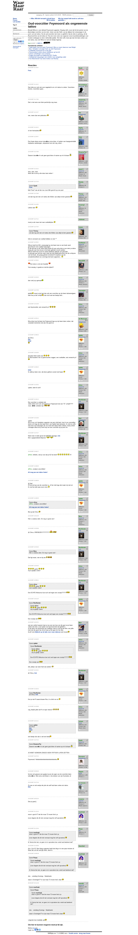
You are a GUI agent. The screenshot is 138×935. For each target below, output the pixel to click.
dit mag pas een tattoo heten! (37, 472)
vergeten (21, 43)
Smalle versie (73, 933)
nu (34, 928)
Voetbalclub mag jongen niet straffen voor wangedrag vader (47, 57)
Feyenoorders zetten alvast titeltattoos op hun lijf (44, 52)
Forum (15, 20)
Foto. (29, 70)
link (59, 436)
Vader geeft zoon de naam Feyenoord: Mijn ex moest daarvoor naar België (52, 47)
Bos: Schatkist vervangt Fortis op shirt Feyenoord (44, 49)
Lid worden (16, 22)
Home (15, 18)
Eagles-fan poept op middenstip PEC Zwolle (43, 55)
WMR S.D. (40, 43)
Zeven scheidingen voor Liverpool (39, 54)
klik (29, 339)
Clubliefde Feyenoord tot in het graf (40, 50)
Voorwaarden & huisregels (17, 47)
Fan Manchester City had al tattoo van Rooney (43, 58)
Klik (29, 787)
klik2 (29, 341)
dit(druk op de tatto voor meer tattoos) (47, 632)
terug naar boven (84, 933)
